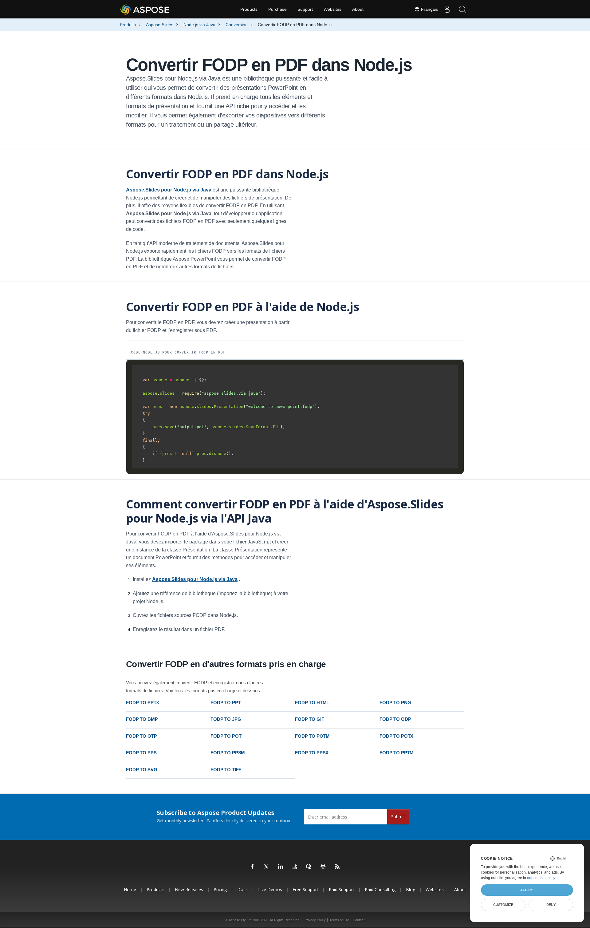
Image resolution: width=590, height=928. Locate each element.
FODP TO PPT (225, 702)
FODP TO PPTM (397, 752)
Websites (332, 9)
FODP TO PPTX (142, 702)
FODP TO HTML (312, 702)
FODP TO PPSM (227, 752)
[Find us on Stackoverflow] (295, 867)
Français (429, 9)
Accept (527, 890)
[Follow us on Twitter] (267, 867)
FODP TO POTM (312, 736)
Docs (242, 889)
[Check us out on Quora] (309, 867)
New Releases (189, 889)
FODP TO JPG (225, 719)
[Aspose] (145, 9)
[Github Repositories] (323, 867)
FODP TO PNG (395, 702)
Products (249, 9)
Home (130, 889)
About (358, 9)
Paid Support (341, 889)
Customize (503, 904)
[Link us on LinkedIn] (281, 867)
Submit (398, 816)
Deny (551, 904)
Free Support (305, 889)
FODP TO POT (225, 736)
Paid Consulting (380, 889)
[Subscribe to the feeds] (337, 867)
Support (305, 9)
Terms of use (339, 920)
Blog (410, 889)
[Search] (462, 9)
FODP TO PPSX (311, 752)
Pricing (220, 889)
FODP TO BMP (142, 719)
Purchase (277, 9)
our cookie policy (541, 878)
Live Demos (270, 889)
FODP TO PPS (141, 752)
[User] (447, 9)
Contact (358, 920)
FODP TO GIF (309, 719)
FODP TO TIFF (225, 769)
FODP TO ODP (395, 719)
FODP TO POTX (396, 736)
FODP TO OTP (141, 736)
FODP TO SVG (141, 769)
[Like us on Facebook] (253, 867)
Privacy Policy (315, 920)
